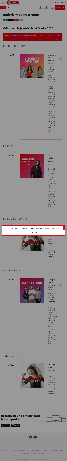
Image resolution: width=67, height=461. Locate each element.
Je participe (33, 232)
